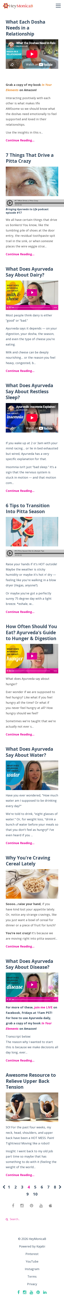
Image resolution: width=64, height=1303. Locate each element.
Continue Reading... (20, 140)
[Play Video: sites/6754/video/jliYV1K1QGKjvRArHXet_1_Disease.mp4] (32, 984)
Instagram (32, 1269)
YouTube (32, 1261)
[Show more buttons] (55, 307)
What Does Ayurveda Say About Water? (29, 752)
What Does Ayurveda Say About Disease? (29, 964)
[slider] (32, 307)
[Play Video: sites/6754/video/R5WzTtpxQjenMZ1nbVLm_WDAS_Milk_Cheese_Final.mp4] (32, 292)
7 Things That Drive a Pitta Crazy (30, 158)
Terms (32, 1276)
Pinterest (32, 1254)
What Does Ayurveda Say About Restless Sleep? (29, 391)
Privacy (32, 1284)
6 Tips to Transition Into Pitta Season (28, 508)
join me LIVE (43, 1007)
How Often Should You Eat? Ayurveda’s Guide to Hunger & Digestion (31, 632)
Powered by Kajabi (32, 1246)
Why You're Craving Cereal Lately (28, 861)
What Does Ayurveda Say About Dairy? (29, 272)
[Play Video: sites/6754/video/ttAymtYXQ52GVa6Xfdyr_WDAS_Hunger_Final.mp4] (32, 656)
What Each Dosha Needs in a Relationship (25, 28)
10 (35, 1194)
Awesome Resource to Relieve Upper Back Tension (31, 1081)
